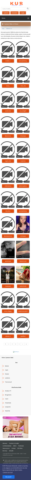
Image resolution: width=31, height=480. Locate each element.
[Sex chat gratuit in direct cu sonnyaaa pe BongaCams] (23, 224)
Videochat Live (9, 28)
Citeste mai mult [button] (8, 472)
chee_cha (23, 86)
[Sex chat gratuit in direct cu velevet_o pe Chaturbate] (8, 324)
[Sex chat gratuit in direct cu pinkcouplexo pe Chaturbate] (23, 174)
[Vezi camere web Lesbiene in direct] (3, 378)
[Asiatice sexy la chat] (15, 427)
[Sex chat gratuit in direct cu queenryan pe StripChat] (8, 249)
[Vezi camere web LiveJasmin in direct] (3, 407)
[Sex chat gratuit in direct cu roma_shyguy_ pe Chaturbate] (8, 299)
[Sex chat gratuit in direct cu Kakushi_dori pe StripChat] (23, 249)
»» (26, 344)
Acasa (3, 28)
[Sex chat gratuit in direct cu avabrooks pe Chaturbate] (8, 99)
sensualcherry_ (23, 61)
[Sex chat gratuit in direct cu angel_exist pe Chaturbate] (8, 149)
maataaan (8, 286)
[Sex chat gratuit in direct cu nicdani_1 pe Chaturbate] (8, 49)
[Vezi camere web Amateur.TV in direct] (3, 391)
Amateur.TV (8, 391)
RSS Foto (5, 451)
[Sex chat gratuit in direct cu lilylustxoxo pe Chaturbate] (8, 124)
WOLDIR (11, 451)
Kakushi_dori (23, 261)
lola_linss (8, 211)
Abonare (5, 443)
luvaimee (23, 161)
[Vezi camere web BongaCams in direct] (3, 395)
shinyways (23, 136)
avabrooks (8, 111)
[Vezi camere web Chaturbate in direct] (3, 403)
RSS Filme (19, 448)
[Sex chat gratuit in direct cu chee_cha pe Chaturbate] (23, 74)
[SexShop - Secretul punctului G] (16, 351)
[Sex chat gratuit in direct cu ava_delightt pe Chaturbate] (23, 99)
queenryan (8, 261)
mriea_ (8, 86)
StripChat (3, 256)
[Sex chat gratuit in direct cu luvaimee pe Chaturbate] (23, 149)
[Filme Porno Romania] (15, 3)
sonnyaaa (23, 236)
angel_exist (8, 161)
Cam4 (6, 399)
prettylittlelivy (23, 211)
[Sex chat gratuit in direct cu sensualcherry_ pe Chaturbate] (23, 49)
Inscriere (14, 13)
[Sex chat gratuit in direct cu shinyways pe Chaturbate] (23, 124)
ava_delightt (23, 111)
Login (22, 13)
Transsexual (8, 382)
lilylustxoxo (8, 136)
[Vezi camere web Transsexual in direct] (3, 382)
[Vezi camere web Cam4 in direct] (3, 399)
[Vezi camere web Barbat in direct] (3, 366)
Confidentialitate (7, 446)
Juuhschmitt (23, 286)
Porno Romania (13, 453)
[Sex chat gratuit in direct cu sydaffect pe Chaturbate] (23, 324)
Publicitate (21, 446)
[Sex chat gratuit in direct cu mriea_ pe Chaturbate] (8, 74)
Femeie (7, 374)
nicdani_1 (8, 61)
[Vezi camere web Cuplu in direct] (3, 370)
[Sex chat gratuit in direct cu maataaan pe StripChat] (8, 274)
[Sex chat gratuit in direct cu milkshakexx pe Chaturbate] (8, 174)
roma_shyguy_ (8, 311)
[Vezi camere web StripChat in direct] (3, 411)
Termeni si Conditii (14, 443)
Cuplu (6, 370)
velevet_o (8, 336)
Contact (14, 448)
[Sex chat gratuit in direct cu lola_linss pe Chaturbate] (8, 199)
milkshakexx (8, 186)
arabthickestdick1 (23, 311)
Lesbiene (7, 378)
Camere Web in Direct (11, 24)
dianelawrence (8, 236)
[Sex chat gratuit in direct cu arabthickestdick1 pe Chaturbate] (23, 299)
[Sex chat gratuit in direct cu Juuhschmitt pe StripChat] (23, 274)
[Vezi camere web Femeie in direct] (3, 374)
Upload (6, 13)
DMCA (14, 446)
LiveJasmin (8, 407)
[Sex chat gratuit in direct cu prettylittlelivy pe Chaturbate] (23, 199)
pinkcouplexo (23, 186)
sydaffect (23, 336)
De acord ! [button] (9, 477)
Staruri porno (6, 448)
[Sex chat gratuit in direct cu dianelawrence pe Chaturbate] (8, 224)
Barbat (7, 366)
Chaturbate (4, 56)
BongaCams (19, 231)
